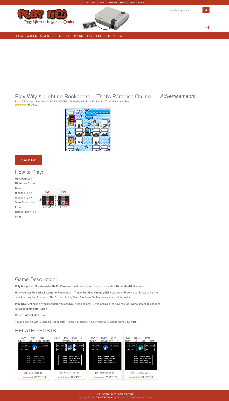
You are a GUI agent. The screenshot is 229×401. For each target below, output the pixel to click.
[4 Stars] (22, 105)
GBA (101, 2)
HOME (20, 36)
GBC (93, 2)
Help (98, 393)
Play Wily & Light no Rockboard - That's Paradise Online (99, 101)
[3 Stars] (20, 105)
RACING (78, 36)
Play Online (41, 101)
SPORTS (100, 36)
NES (132, 2)
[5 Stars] (25, 105)
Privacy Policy (109, 393)
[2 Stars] (18, 105)
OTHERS (64, 36)
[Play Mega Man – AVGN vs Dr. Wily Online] (141, 356)
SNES (141, 2)
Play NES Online (24, 101)
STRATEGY (115, 36)
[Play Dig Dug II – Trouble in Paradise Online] (70, 356)
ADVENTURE (48, 36)
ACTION (32, 36)
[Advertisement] (114, 66)
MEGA (123, 2)
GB (86, 2)
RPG (89, 36)
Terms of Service (125, 393)
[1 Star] (16, 105)
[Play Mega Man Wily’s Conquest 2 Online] (105, 356)
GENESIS (112, 2)
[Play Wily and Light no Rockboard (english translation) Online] (34, 356)
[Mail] (206, 26)
